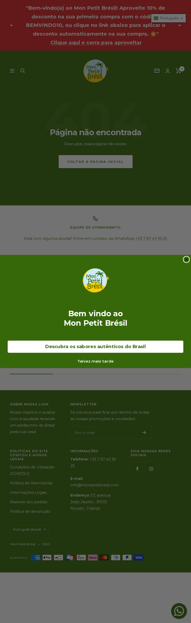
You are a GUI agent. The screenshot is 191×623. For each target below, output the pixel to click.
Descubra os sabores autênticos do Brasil (95, 346)
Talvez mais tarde (95, 361)
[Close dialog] (186, 259)
